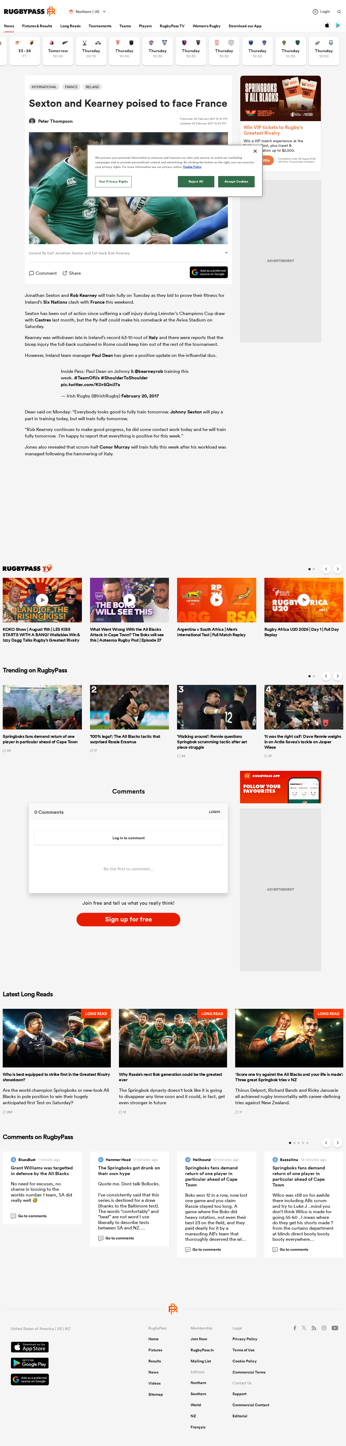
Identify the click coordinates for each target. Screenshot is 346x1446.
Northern (198, 1382)
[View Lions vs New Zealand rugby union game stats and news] (58, 51)
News (9, 26)
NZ (193, 1416)
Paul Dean (102, 355)
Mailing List (201, 1361)
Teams (125, 26)
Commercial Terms (248, 1372)
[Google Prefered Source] (206, 273)
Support (239, 1394)
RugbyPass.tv (202, 1350)
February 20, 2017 (140, 396)
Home (153, 1339)
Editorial (239, 1416)
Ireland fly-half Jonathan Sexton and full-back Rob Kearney (79, 253)
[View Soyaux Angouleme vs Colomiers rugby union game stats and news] (157, 51)
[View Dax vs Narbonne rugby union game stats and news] (224, 51)
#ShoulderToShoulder (124, 378)
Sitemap (155, 1394)
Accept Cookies (236, 181)
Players (145, 26)
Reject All (196, 181)
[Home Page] (29, 11)
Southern (198, 1394)
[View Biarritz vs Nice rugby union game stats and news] (124, 51)
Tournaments (100, 26)
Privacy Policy (244, 1339)
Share (75, 273)
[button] (57, 1061)
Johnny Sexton (186, 412)
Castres (43, 320)
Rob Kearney (83, 295)
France (97, 302)
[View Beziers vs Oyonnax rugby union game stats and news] (191, 51)
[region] (175, 171)
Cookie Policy (244, 1361)
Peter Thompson (55, 121)
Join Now (199, 1339)
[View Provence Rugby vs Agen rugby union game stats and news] (324, 51)
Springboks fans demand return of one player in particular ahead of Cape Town (211, 1176)
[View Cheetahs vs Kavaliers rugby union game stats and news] (24, 51)
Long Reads (70, 26)
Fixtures (155, 1350)
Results (154, 1361)
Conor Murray (114, 447)
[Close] (255, 151)
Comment (46, 273)
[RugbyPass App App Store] (61, 1348)
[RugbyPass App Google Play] (61, 1364)
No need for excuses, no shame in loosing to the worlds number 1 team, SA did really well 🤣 (41, 1192)
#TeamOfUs (87, 378)
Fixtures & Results (37, 26)
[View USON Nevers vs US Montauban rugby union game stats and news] (290, 51)
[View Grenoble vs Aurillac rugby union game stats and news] (257, 51)
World (196, 1405)
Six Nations (55, 302)
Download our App (245, 26)
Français (198, 1427)
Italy (153, 337)
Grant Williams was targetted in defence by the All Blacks (42, 1170)
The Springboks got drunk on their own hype (129, 1170)
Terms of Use (243, 1350)
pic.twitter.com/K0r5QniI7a (90, 384)
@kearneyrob (149, 371)
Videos (154, 1383)
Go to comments (29, 1216)
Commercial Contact (250, 1405)
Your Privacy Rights (113, 181)
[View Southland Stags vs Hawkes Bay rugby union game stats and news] (91, 51)
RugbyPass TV (172, 26)
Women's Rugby (207, 26)
